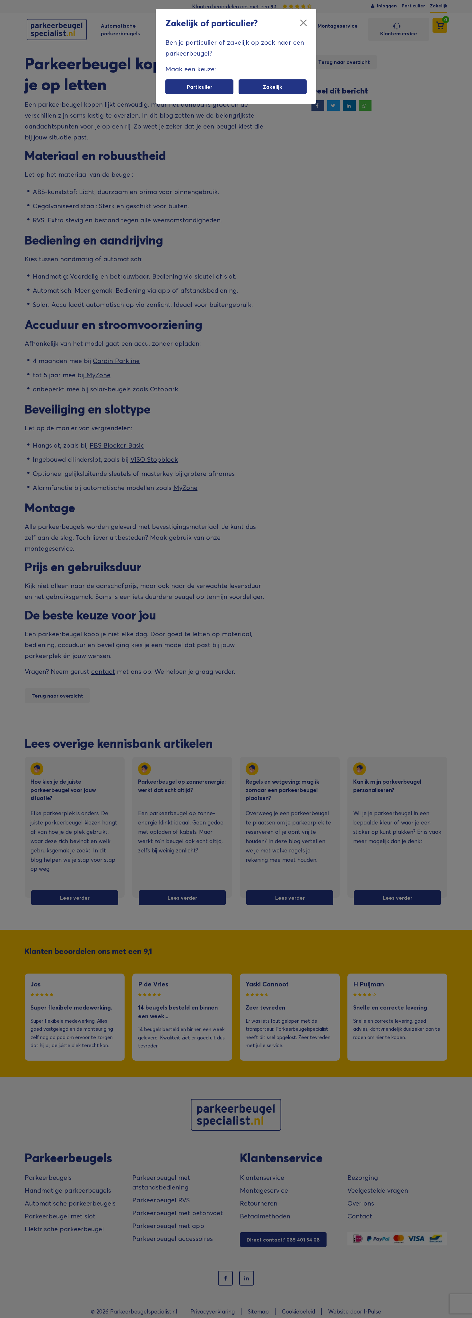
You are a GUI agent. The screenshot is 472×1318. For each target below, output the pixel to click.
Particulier (199, 87)
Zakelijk (272, 87)
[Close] (303, 23)
